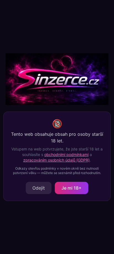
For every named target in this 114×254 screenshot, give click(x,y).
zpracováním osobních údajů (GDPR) (56, 160)
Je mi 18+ (71, 188)
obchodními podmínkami (66, 154)
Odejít (38, 188)
